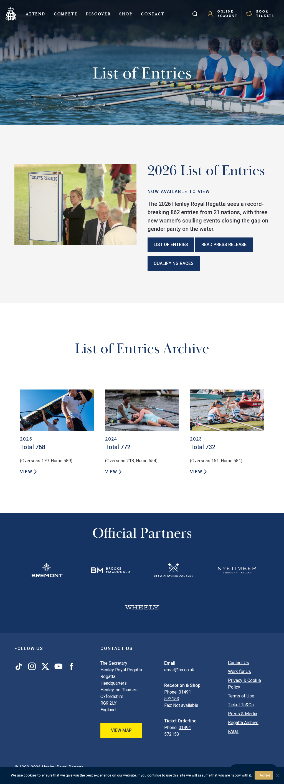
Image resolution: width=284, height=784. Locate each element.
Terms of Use (241, 696)
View (26, 471)
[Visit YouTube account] (58, 666)
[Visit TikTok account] (19, 666)
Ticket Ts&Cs (241, 704)
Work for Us (239, 671)
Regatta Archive (243, 722)
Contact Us (238, 662)
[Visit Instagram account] (32, 666)
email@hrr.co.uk (179, 669)
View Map (121, 730)
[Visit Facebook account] (70, 666)
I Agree (263, 775)
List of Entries (171, 244)
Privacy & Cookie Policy (244, 684)
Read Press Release (224, 244)
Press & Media (242, 713)
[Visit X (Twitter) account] (45, 666)
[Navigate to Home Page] (11, 14)
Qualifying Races (174, 263)
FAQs (233, 731)
